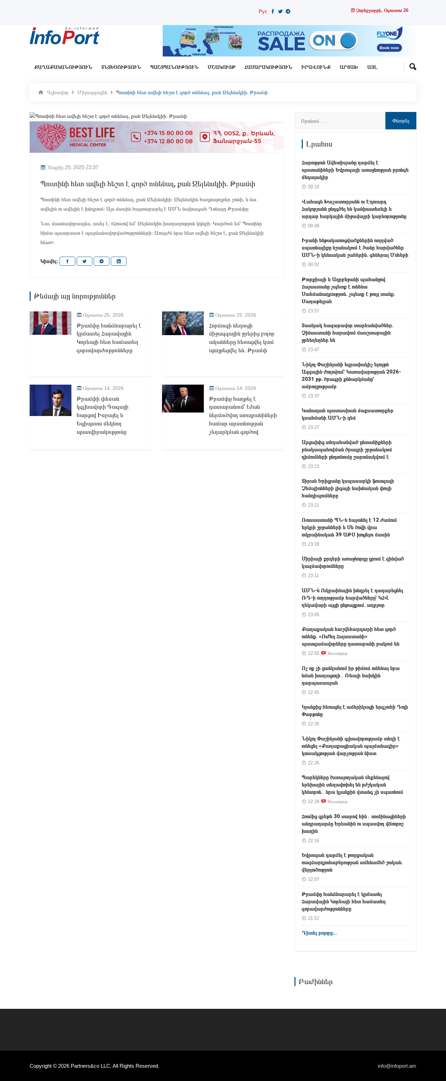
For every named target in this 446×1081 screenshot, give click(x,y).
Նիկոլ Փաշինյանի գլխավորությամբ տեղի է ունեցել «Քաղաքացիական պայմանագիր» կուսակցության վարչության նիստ (351, 746)
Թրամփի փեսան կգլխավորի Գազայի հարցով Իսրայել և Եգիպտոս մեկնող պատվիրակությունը (103, 415)
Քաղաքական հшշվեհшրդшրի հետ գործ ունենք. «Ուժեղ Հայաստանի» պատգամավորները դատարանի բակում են (350, 636)
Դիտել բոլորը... (319, 933)
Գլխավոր (58, 92)
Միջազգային (92, 92)
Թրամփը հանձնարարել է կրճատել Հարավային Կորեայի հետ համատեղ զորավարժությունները (109, 338)
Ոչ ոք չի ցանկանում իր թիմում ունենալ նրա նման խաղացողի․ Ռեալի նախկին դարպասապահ (351, 675)
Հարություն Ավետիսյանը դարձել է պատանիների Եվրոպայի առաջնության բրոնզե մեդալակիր (355, 170)
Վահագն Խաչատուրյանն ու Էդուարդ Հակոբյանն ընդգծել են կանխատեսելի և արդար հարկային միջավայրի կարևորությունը (354, 209)
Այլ (372, 67)
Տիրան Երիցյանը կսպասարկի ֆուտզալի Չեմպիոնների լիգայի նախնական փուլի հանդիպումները (348, 488)
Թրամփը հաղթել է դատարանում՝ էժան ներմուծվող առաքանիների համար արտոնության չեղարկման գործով (243, 415)
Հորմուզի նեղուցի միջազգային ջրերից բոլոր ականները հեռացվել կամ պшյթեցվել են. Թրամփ (242, 338)
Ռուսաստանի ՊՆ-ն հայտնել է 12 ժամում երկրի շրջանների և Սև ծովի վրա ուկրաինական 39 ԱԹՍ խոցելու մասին (349, 527)
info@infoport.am (397, 1066)
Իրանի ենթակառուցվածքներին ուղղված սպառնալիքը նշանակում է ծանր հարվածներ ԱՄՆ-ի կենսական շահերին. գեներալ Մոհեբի (355, 247)
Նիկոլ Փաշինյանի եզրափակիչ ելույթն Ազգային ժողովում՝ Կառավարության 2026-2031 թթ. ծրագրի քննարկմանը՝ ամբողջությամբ (351, 375)
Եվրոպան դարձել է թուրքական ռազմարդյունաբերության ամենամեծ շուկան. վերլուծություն (352, 862)
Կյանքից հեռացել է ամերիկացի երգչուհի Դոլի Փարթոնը (355, 710)
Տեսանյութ (337, 653)
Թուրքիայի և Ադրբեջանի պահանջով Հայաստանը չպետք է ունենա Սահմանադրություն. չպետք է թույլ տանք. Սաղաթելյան (348, 290)
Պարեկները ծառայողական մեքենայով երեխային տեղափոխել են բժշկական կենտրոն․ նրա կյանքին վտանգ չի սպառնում (352, 784)
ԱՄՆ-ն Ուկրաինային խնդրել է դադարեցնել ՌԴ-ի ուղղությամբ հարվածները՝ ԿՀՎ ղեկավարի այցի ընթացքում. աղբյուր (352, 598)
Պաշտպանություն (174, 67)
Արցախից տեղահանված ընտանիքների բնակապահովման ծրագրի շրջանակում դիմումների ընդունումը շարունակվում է (347, 449)
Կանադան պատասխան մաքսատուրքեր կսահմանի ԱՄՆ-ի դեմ (347, 414)
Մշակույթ (222, 67)
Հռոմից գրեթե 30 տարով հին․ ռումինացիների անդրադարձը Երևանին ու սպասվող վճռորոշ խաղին (354, 823)
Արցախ (349, 67)
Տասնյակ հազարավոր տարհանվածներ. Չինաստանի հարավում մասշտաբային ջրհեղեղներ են (347, 333)
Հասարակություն (268, 67)
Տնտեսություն (121, 67)
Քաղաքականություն (63, 67)
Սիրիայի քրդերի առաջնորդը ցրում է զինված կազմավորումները (353, 562)
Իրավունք (316, 67)
